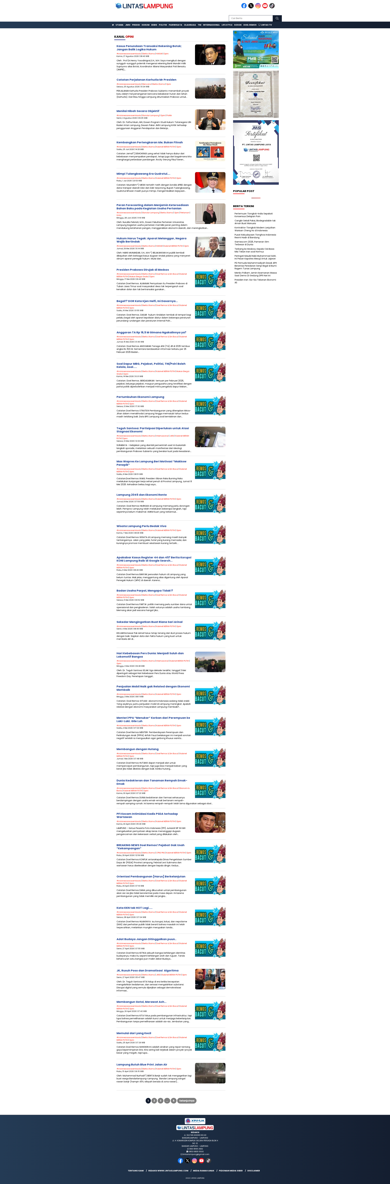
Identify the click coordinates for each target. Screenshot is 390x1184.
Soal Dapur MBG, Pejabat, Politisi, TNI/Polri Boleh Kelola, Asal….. (151, 365)
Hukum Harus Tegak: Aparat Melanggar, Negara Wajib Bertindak (151, 240)
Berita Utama (148, 53)
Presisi (136, 24)
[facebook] (244, 8)
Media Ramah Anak (203, 1170)
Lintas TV (266, 24)
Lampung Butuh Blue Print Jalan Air (142, 1064)
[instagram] (258, 8)
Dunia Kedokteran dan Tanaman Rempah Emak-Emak (152, 782)
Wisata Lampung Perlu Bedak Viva (141, 526)
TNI (199, 24)
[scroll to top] (375, 1179)
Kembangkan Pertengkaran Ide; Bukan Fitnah (150, 142)
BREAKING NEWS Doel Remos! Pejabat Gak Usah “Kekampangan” (150, 846)
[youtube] (265, 8)
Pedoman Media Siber (231, 1170)
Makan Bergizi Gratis (138, 276)
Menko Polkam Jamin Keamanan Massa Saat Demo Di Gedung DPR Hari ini (256, 274)
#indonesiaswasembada (129, 53)
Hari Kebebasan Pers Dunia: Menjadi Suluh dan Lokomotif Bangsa (150, 654)
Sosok (238, 24)
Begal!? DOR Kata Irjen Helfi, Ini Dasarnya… (147, 301)
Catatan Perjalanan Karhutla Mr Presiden (146, 80)
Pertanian (184, 212)
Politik (163, 24)
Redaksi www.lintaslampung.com (168, 1170)
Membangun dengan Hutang (138, 749)
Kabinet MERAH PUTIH (165, 146)
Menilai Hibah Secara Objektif (138, 111)
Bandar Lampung (150, 115)
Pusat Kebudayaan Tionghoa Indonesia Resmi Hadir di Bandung (255, 236)
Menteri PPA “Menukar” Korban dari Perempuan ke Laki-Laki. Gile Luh (153, 719)
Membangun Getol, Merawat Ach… (142, 1002)
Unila (119, 215)
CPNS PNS (160, 852)
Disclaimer (253, 1170)
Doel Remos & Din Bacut (167, 274)
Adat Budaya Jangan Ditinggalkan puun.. (146, 939)
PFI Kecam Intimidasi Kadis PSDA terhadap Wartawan (147, 815)
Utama (119, 24)
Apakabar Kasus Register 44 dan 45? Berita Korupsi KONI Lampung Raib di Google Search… (154, 559)
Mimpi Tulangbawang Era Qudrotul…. (143, 174)
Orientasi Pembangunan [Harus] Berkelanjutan (151, 876)
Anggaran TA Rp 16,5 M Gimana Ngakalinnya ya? (151, 332)
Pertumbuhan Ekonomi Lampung (140, 397)
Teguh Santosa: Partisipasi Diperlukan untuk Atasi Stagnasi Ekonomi (153, 429)
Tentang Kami (136, 1170)
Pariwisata (175, 24)
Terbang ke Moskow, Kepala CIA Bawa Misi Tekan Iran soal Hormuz (254, 250)
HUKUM (159, 53)
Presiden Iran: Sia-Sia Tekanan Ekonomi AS (255, 281)
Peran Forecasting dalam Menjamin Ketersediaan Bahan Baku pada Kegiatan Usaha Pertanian (153, 206)
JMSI (127, 24)
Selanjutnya (186, 1100)
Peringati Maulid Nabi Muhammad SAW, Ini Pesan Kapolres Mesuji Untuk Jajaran (255, 257)
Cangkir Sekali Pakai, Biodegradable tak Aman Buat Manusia (255, 222)
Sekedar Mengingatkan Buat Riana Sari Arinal (150, 622)
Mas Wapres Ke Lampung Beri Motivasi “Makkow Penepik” (151, 463)
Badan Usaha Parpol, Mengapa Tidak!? (145, 590)
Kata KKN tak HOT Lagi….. (134, 908)
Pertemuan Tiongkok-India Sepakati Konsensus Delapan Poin (254, 215)
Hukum (145, 24)
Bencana (146, 84)
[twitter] (251, 8)
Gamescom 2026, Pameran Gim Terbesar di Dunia (252, 243)
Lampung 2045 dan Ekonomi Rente (142, 495)
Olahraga (190, 24)
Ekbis (154, 24)
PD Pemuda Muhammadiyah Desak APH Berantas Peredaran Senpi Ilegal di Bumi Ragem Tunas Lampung (256, 265)
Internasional (211, 24)
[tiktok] (272, 8)
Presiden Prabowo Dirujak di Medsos (143, 270)
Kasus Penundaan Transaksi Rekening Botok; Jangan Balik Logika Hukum (149, 47)
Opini (166, 53)
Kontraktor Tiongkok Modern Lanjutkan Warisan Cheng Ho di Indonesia (255, 229)
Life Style (227, 24)
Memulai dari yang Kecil (134, 1033)
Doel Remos (250, 24)
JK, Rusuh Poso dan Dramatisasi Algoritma (148, 970)
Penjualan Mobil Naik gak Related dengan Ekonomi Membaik (153, 688)
